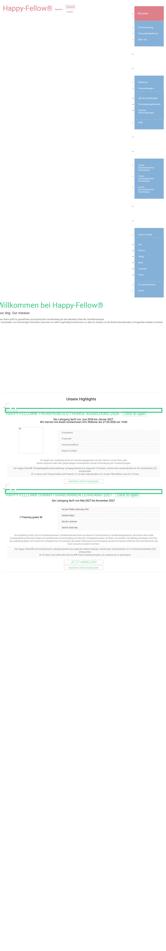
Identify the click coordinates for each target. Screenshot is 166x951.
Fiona (141, 275)
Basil (140, 263)
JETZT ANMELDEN (83, 562)
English (69, 11)
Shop (140, 136)
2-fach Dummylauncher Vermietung (146, 167)
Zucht (141, 291)
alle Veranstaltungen (148, 98)
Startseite (142, 13)
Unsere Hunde (145, 235)
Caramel (142, 269)
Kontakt (141, 206)
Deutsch (58, 9)
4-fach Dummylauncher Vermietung (146, 178)
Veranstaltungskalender (149, 104)
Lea (140, 244)
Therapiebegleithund (148, 34)
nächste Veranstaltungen (146, 111)
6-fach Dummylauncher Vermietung (146, 189)
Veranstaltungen (146, 88)
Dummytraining (145, 27)
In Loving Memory (147, 285)
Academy (142, 68)
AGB (140, 123)
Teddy (141, 257)
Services (142, 151)
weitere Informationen (84, 481)
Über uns (142, 40)
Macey (141, 250)
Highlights (142, 53)
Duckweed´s (144, 220)
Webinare (143, 82)
